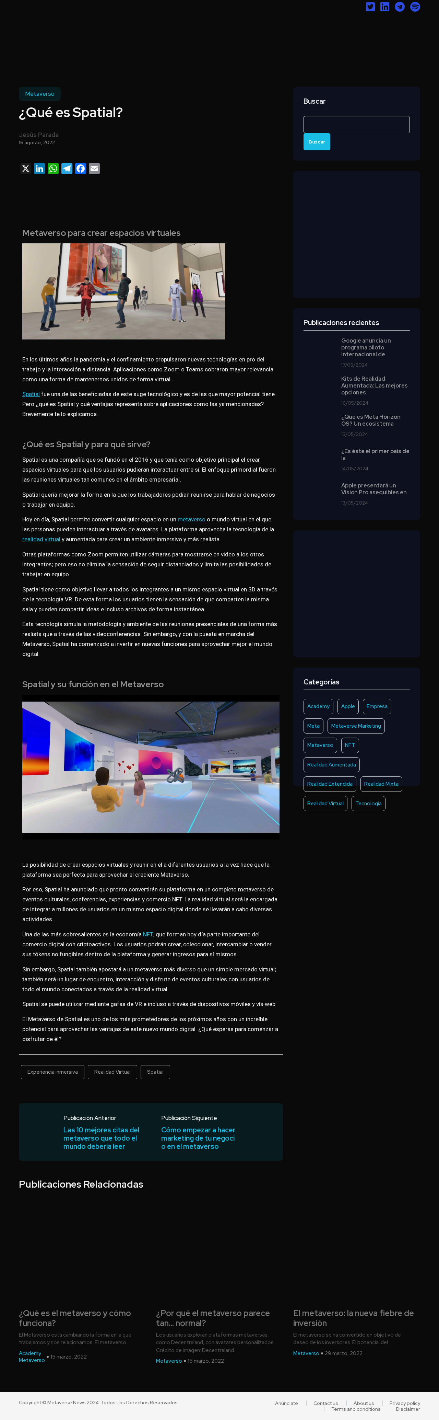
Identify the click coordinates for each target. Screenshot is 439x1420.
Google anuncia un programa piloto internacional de (366, 347)
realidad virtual (41, 539)
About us (364, 1403)
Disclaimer (408, 1409)
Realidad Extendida (330, 784)
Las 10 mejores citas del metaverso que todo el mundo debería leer (101, 1138)
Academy (318, 706)
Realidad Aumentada (331, 764)
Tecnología (368, 803)
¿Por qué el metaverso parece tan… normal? (213, 1318)
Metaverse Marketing (356, 726)
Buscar (315, 101)
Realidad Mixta (381, 784)
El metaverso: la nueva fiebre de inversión (353, 1318)
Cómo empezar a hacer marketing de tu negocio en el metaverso (198, 1138)
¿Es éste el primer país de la (375, 455)
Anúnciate (286, 1403)
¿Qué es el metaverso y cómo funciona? (75, 1318)
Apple (348, 706)
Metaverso (40, 93)
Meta (313, 726)
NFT (148, 934)
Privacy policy (405, 1403)
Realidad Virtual (112, 1072)
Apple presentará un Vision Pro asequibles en (374, 489)
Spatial (31, 394)
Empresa (377, 706)
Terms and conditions (356, 1409)
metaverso (191, 519)
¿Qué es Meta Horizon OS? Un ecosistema (371, 420)
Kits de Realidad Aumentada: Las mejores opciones (374, 386)
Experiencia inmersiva (52, 1072)
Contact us (325, 1403)
